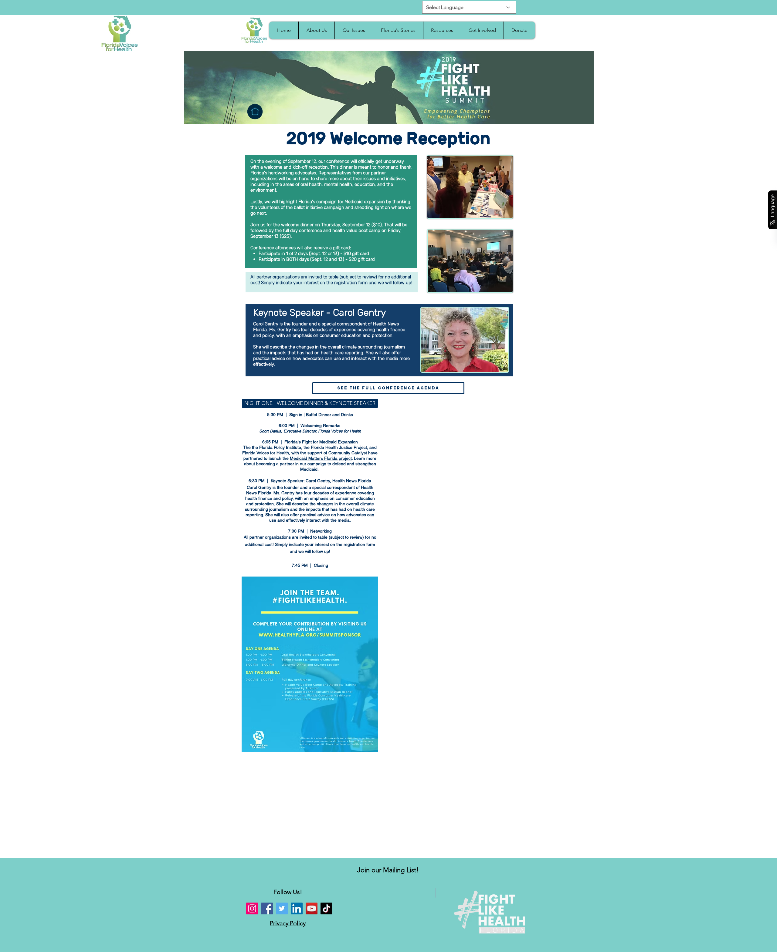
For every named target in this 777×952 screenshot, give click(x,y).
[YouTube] (311, 908)
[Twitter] (282, 908)
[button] (316, 30)
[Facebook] (267, 908)
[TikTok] (326, 908)
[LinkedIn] (297, 908)
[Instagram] (252, 908)
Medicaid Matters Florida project (321, 458)
